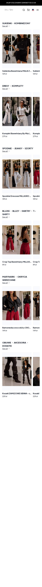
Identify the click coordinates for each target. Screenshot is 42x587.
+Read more (10, 446)
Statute (9, 437)
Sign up (34, 429)
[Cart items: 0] (28, 10)
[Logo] (8, 10)
